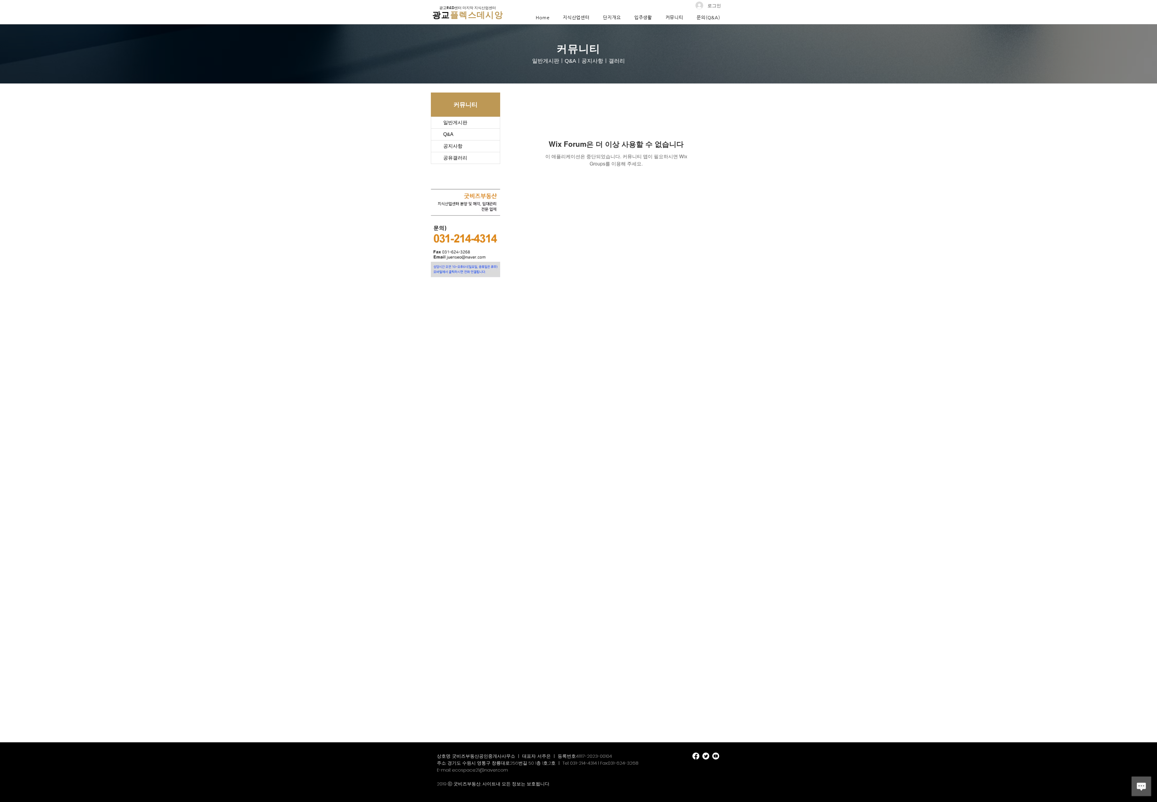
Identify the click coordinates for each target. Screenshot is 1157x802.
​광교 (441, 15)
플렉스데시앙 (476, 15)
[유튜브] (715, 756)
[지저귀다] (705, 756)
